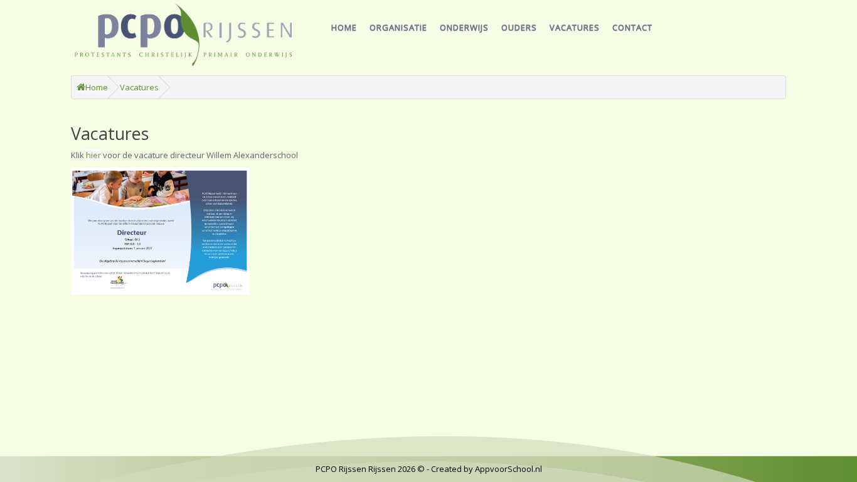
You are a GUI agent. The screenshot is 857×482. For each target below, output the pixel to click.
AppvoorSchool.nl (508, 468)
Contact (632, 27)
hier (93, 155)
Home (344, 27)
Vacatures (575, 27)
